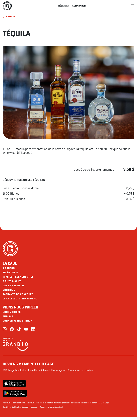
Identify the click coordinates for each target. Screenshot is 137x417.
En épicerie (10, 272)
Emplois (8, 316)
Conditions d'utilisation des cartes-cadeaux (20, 407)
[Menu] (132, 6)
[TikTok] (19, 329)
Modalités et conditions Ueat (51, 407)
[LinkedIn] (33, 329)
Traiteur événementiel (18, 276)
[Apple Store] (15, 383)
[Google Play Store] (15, 393)
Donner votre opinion (17, 320)
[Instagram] (5, 329)
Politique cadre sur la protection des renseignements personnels (53, 403)
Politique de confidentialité (14, 403)
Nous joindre (12, 312)
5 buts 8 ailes (12, 281)
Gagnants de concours (18, 294)
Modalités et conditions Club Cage (95, 403)
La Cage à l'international (20, 298)
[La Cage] (7, 5)
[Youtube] (26, 329)
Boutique (9, 290)
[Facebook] (12, 329)
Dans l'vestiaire (14, 285)
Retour (10, 16)
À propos (9, 268)
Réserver (63, 5)
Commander (79, 5)
